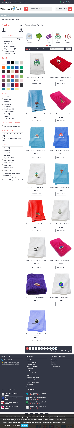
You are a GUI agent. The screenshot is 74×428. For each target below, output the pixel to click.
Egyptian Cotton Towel (33, 377)
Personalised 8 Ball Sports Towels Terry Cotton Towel (61, 297)
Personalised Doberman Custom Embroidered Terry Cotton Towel (61, 114)
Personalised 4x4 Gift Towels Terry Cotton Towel (37, 260)
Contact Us (30, 368)
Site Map (29, 371)
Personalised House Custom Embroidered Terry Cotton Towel (61, 150)
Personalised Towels (12, 19)
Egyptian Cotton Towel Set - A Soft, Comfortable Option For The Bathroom (38, 406)
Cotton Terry (30, 375)
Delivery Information (32, 362)
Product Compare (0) (38, 49)
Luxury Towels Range (33, 382)
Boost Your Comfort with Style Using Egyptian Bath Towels (38, 402)
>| (56, 348)
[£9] (3, 29)
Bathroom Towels (31, 373)
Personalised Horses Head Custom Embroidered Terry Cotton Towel (12, 402)
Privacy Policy (31, 364)
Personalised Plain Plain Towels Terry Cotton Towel (12, 393)
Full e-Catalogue (55, 366)
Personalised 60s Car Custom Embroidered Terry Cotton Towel (37, 297)
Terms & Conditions (32, 366)
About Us (29, 360)
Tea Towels (30, 384)
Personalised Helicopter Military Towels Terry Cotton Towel (12, 398)
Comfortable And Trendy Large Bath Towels (38, 397)
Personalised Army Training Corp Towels (37, 77)
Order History (54, 364)
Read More (16, 425)
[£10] (21, 29)
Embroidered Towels (32, 380)
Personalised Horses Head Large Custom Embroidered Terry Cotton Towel (12, 406)
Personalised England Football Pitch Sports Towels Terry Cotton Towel (37, 150)
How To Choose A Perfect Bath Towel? (38, 393)
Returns (53, 362)
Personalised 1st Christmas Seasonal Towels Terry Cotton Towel (61, 187)
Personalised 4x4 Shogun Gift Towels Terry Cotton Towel (61, 260)
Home (2, 19)
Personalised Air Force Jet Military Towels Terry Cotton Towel (61, 77)
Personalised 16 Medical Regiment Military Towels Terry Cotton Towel (37, 187)
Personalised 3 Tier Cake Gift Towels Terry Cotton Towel (61, 224)
